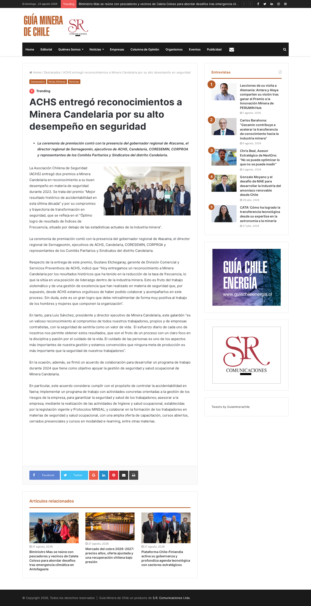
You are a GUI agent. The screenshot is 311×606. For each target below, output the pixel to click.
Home (29, 49)
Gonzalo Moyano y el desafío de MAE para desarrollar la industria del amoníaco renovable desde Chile (260, 186)
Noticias (95, 49)
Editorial (46, 49)
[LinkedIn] (271, 4)
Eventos (195, 49)
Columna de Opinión (144, 49)
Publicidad (214, 49)
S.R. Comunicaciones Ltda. (171, 598)
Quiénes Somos (69, 49)
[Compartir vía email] (123, 475)
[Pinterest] (113, 475)
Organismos (174, 49)
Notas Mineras (57, 81)
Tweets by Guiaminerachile (231, 407)
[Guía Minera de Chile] (55, 25)
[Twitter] (264, 4)
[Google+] (93, 475)
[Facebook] (258, 4)
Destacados (52, 72)
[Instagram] (278, 4)
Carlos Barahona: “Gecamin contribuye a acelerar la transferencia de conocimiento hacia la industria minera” (259, 129)
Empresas (117, 49)
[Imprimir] (133, 475)
